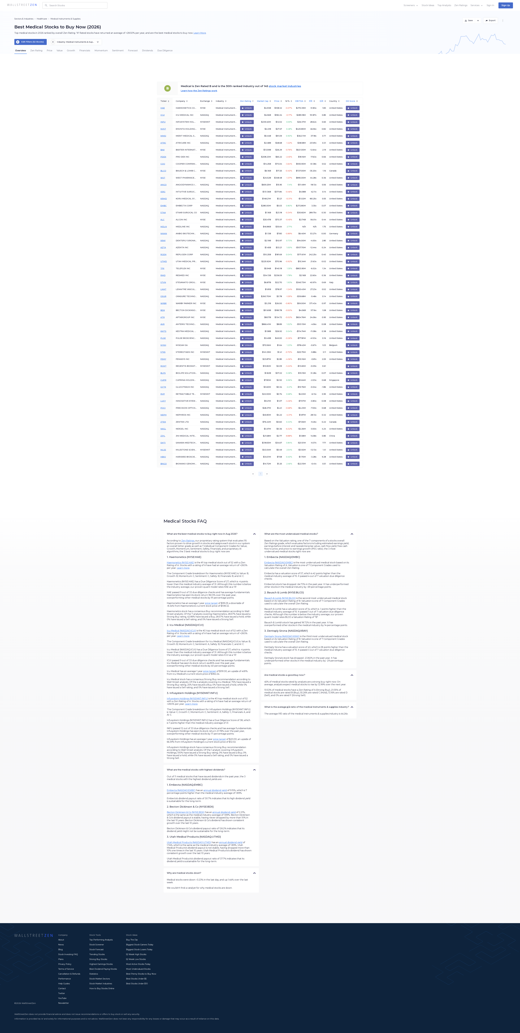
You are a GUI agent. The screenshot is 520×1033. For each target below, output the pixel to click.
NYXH (163, 345)
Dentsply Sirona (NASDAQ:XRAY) (282, 636)
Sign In (490, 5)
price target (211, 603)
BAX (162, 150)
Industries (28, 19)
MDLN (163, 226)
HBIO (163, 457)
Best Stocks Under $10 (137, 983)
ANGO (163, 184)
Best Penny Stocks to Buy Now (141, 974)
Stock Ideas (428, 5)
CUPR (163, 380)
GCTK (163, 387)
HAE (162, 108)
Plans (60, 959)
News (61, 944)
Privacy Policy (64, 964)
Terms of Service (66, 969)
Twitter (61, 993)
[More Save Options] (478, 21)
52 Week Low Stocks (136, 959)
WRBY (163, 303)
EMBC (163, 205)
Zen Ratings (460, 5)
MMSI (163, 136)
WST (162, 178)
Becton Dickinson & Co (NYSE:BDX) (185, 812)
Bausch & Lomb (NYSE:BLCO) (280, 598)
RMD (162, 275)
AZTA (163, 247)
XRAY (163, 240)
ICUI (162, 115)
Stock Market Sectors (99, 979)
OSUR (163, 296)
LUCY (163, 401)
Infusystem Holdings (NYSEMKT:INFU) (187, 698)
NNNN (163, 233)
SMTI (163, 443)
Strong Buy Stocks (98, 959)
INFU (162, 122)
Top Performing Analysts (101, 940)
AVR (162, 324)
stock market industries (285, 86)
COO (162, 164)
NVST (163, 129)
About (61, 940)
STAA (163, 212)
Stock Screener (96, 944)
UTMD (163, 261)
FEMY (163, 359)
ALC (162, 219)
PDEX (163, 157)
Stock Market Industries (100, 983)
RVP (162, 394)
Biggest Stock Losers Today (139, 949)
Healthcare (42, 19)
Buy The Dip (132, 940)
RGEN (163, 254)
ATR (162, 317)
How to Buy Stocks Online (101, 988)
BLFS (163, 373)
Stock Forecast (96, 949)
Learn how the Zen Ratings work (199, 90)
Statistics (93, 974)
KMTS (163, 331)
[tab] (20, 50)
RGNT (163, 366)
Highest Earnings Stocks (101, 964)
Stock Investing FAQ (68, 954)
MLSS (163, 450)
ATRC (163, 143)
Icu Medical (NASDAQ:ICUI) (181, 630)
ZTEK (163, 422)
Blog (60, 949)
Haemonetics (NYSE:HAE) (180, 562)
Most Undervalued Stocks (138, 969)
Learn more (183, 568)
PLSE (163, 338)
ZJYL (162, 436)
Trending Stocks (97, 954)
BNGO (163, 464)
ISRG (162, 192)
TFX (162, 268)
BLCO (163, 171)
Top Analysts (444, 5)
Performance (64, 979)
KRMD (163, 198)
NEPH (163, 415)
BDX (162, 310)
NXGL (163, 429)
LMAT (163, 289)
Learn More (200, 33)
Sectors (18, 19)
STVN (163, 282)
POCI (163, 408)
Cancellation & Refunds (69, 974)
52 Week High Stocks (136, 954)
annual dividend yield (215, 790)
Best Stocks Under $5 (136, 979)
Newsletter (63, 1003)
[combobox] (74, 5)
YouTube (62, 998)
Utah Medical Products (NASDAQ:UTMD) (189, 842)
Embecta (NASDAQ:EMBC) (181, 790)
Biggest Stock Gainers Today (139, 944)
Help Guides (64, 983)
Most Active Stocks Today (138, 964)
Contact (62, 988)
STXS (162, 352)
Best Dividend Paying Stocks (103, 969)
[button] (211, 534)
